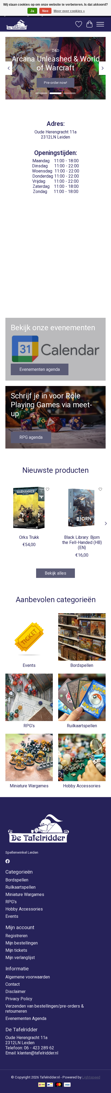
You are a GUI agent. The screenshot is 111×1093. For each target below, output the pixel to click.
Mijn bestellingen (21, 943)
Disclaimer (15, 991)
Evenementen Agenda (25, 1018)
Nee (45, 11)
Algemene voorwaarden (27, 977)
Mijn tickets (16, 950)
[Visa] (67, 1085)
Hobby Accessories (81, 785)
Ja (32, 11)
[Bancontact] (50, 1085)
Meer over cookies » (69, 11)
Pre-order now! (55, 83)
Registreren (16, 935)
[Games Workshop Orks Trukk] (29, 508)
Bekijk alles (55, 573)
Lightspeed (91, 1077)
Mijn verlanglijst (20, 957)
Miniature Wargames (29, 785)
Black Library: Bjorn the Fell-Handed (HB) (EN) (82, 542)
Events (29, 665)
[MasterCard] (58, 1085)
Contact (12, 984)
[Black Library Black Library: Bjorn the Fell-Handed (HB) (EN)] (82, 508)
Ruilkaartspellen (82, 725)
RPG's (29, 725)
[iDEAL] (41, 1085)
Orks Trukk (29, 537)
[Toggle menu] (100, 24)
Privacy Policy (18, 998)
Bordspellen (81, 665)
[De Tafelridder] (16, 24)
